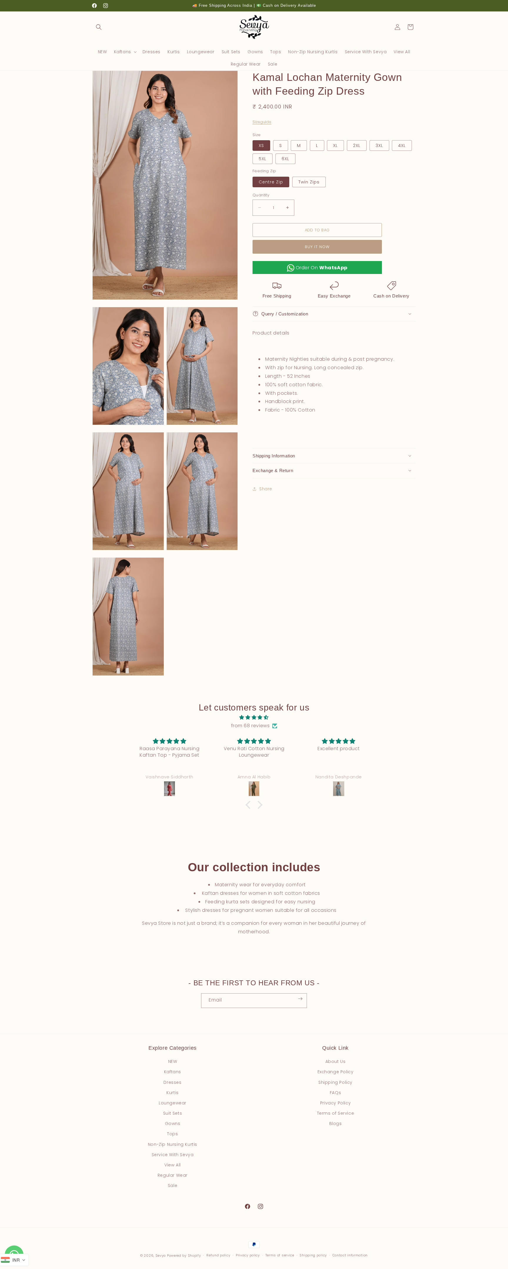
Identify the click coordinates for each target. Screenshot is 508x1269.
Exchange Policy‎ (335, 1072)
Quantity (261, 195)
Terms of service (279, 1255)
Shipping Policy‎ (335, 1082)
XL (335, 145)
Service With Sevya (173, 1155)
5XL (262, 159)
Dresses (172, 1082)
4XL (402, 145)
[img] (254, 717)
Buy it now (317, 247)
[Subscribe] (300, 998)
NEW (172, 1061)
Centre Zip (271, 182)
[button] (98, 27)
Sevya (161, 1255)
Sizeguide (262, 122)
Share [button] (265, 489)
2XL (356, 145)
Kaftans (172, 1072)
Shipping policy (313, 1255)
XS (261, 145)
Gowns (173, 1123)
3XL (379, 145)
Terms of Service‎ (335, 1113)
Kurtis (172, 1093)
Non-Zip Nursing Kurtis (172, 1144)
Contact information (350, 1255)
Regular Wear (173, 1175)
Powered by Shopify (184, 1255)
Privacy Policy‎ (335, 1103)
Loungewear (172, 1103)
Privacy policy (248, 1255)
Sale (172, 1185)
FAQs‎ (335, 1093)
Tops (172, 1134)
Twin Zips (309, 182)
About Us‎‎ (335, 1061)
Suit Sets (172, 1113)
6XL (285, 159)
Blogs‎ (335, 1123)
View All (172, 1165)
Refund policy (218, 1255)
